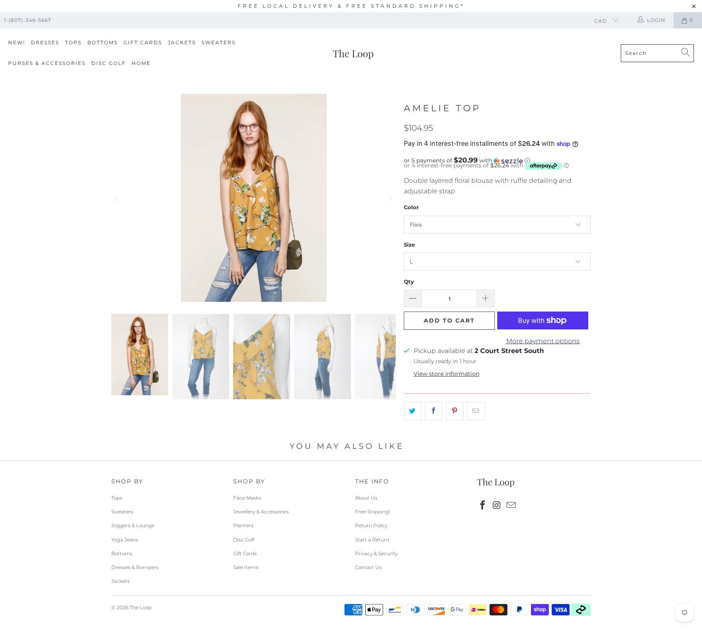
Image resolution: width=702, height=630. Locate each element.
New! (16, 42)
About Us (366, 498)
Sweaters (219, 42)
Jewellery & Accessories (261, 512)
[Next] (389, 198)
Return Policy (371, 525)
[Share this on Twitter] (412, 411)
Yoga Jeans (124, 540)
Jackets (182, 42)
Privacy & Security (376, 553)
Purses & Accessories (47, 63)
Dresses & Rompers (134, 567)
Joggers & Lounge (132, 525)
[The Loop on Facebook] (483, 505)
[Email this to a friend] (476, 411)
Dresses (45, 42)
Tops (73, 42)
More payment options (543, 341)
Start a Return (372, 540)
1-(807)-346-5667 (27, 20)
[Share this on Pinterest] (455, 411)
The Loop (141, 607)
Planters (243, 525)
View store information (446, 373)
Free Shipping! (372, 512)
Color (411, 207)
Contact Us (368, 567)
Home (141, 63)
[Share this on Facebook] (433, 411)
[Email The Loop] (511, 505)
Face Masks (247, 498)
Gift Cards (143, 42)
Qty (409, 281)
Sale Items (245, 567)
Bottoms (102, 42)
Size (409, 244)
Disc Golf (108, 63)
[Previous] (117, 198)
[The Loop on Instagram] (497, 505)
